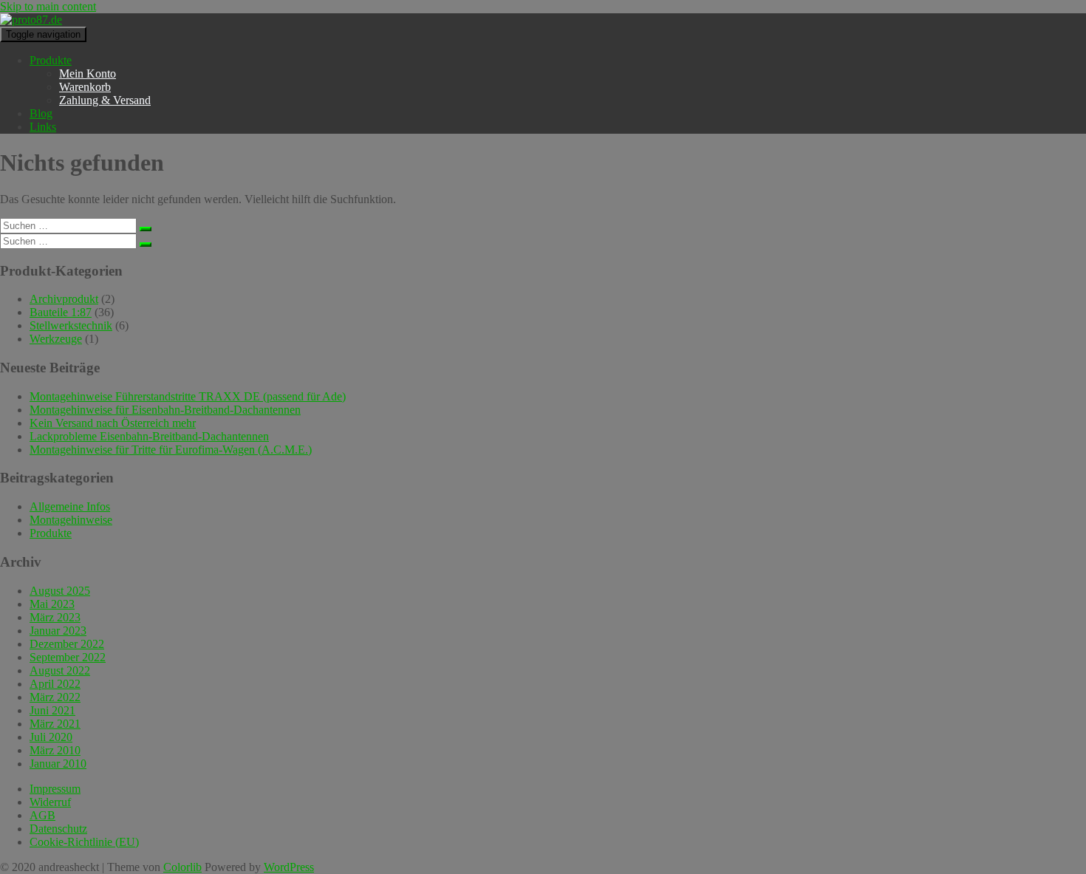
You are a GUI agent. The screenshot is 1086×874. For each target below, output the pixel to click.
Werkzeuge (56, 338)
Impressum (55, 788)
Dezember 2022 (67, 644)
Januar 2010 (58, 763)
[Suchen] (145, 229)
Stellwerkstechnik (71, 325)
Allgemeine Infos (70, 506)
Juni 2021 (52, 710)
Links (43, 126)
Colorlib (182, 867)
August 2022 (60, 670)
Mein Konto (87, 73)
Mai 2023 (52, 604)
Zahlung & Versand (105, 100)
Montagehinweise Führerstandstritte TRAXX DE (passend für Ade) (188, 396)
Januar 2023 (58, 630)
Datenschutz (58, 828)
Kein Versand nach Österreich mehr (113, 423)
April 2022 (55, 683)
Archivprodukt (64, 299)
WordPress (289, 867)
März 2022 (55, 697)
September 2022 (68, 657)
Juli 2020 (51, 737)
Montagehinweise (71, 519)
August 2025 (60, 590)
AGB (42, 815)
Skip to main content (48, 6)
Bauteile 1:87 (61, 312)
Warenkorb (85, 87)
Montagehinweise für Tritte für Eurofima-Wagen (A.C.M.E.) (171, 449)
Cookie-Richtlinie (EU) (84, 842)
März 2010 (55, 750)
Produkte (51, 60)
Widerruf (50, 802)
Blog (41, 113)
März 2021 (55, 723)
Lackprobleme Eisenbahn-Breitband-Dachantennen (149, 436)
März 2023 (55, 617)
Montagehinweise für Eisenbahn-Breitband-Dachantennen (165, 409)
